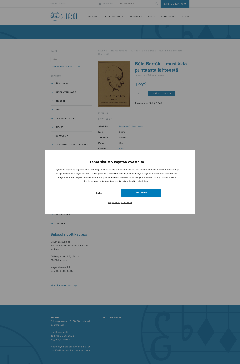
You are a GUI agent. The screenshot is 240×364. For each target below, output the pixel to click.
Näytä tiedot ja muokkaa (120, 202)
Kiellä (99, 193)
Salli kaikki (141, 192)
